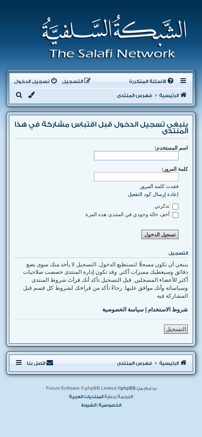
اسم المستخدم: (171, 148)
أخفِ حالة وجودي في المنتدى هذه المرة (128, 214)
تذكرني (163, 206)
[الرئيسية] (110, 36)
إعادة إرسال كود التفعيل (153, 194)
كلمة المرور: (175, 169)
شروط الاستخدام (168, 309)
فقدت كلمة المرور (159, 186)
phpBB (128, 388)
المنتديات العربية (86, 396)
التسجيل (176, 329)
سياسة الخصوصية (123, 309)
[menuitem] (152, 81)
